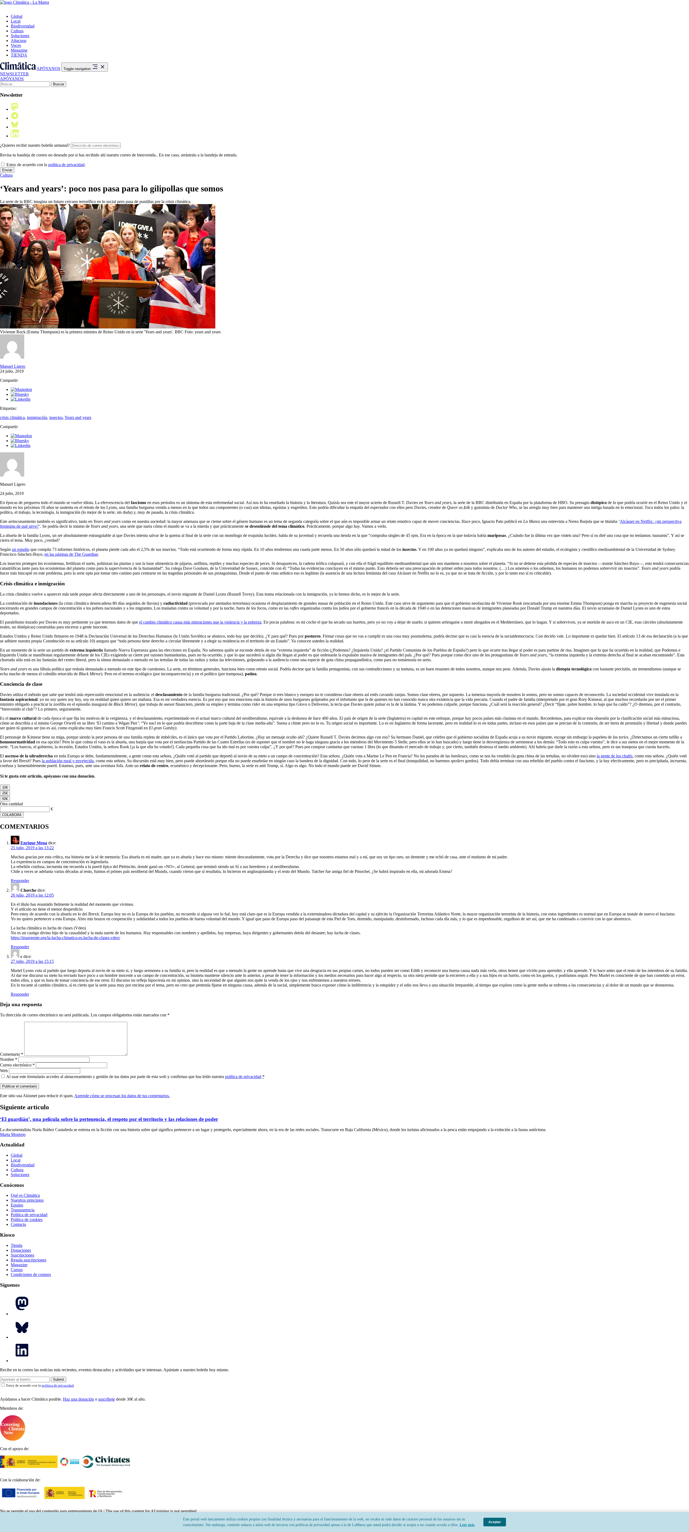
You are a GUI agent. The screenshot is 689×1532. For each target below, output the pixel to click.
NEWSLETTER (14, 74)
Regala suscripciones (28, 1260)
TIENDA (19, 55)
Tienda (16, 1245)
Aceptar (494, 1522)
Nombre (8, 1059)
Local (15, 21)
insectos (56, 417)
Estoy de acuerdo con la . (45, 164)
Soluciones (20, 35)
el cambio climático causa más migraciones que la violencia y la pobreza (200, 622)
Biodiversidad (22, 26)
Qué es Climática (25, 1195)
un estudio (20, 549)
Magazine (19, 50)
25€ (5, 793)
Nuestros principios (27, 1200)
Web (4, 1070)
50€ (5, 799)
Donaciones (21, 1250)
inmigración (37, 417)
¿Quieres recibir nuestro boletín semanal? (35, 145)
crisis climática (12, 417)
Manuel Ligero (12, 366)
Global (16, 16)
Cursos (17, 1269)
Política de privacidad (29, 1214)
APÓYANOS (48, 68)
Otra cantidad (11, 804)
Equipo (17, 1205)
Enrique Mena (33, 843)
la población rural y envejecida (68, 760)
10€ (5, 787)
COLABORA (12, 815)
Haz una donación (78, 1399)
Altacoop (18, 40)
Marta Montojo (13, 1134)
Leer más (467, 1525)
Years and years (78, 417)
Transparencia (22, 1210)
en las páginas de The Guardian (71, 554)
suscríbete (106, 1399)
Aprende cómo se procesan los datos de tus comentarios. (122, 1095)
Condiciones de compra (31, 1274)
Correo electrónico (17, 1065)
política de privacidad (66, 164)
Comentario (11, 1054)
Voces (16, 45)
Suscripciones (22, 1255)
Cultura (17, 31)
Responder (20, 880)
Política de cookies (27, 1219)
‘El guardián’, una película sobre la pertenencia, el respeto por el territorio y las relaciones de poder (109, 1119)
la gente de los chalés (614, 756)
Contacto (18, 1224)
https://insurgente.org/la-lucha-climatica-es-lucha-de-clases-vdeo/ (65, 937)
